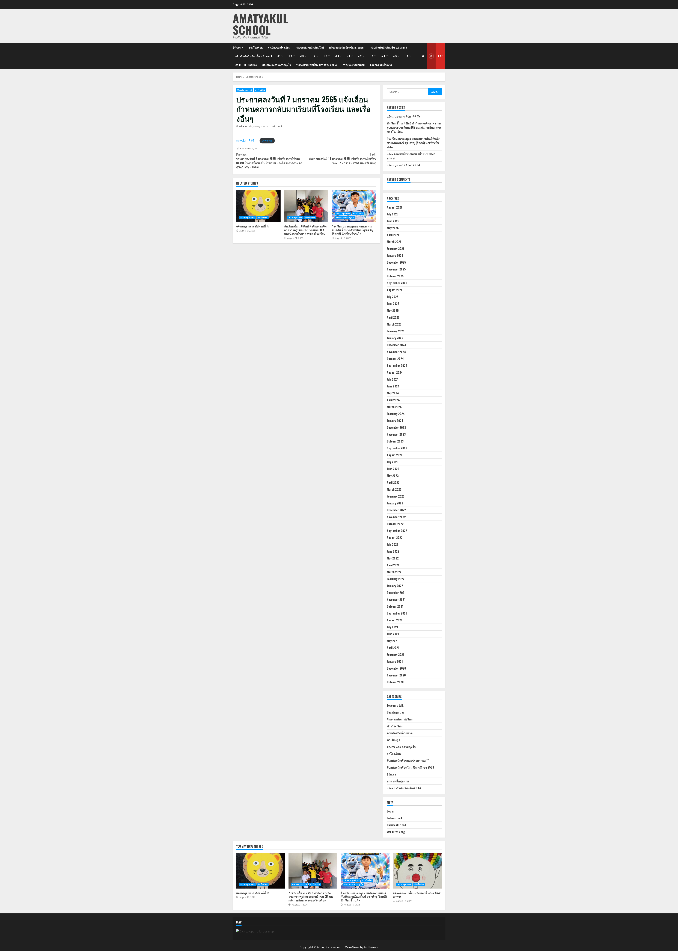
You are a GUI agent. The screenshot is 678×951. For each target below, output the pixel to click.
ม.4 (383, 56)
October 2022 (395, 524)
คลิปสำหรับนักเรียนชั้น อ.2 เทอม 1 (388, 47)
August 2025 (395, 290)
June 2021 (393, 634)
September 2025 (397, 283)
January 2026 (395, 255)
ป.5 (325, 56)
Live (440, 56)
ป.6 (337, 56)
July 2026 (392, 214)
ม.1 (348, 56)
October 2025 (395, 276)
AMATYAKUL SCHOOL (260, 24)
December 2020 (396, 668)
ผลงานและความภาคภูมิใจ (276, 65)
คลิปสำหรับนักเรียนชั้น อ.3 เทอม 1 (253, 56)
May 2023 (393, 476)
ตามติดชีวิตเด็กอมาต (381, 65)
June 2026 (393, 221)
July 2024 (393, 379)
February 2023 (396, 496)
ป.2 (290, 56)
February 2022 (396, 579)
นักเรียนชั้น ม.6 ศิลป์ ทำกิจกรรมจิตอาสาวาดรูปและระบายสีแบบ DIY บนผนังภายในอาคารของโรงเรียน (306, 206)
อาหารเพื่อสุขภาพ (398, 781)
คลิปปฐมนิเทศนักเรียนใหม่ (310, 47)
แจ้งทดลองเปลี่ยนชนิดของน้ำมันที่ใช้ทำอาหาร (417, 871)
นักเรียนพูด (393, 740)
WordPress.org (396, 832)
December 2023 (396, 427)
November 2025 (396, 269)
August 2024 (395, 372)
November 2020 (396, 675)
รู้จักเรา (237, 47)
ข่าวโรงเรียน (256, 47)
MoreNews (352, 947)
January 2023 (395, 503)
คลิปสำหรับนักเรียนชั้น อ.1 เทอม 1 (347, 47)
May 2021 (392, 641)
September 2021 (397, 613)
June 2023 (393, 469)
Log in (390, 811)
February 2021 (395, 654)
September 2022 (397, 531)
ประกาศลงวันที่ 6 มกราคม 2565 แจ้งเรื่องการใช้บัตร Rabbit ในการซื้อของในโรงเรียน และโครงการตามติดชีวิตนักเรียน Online (269, 160)
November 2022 (396, 517)
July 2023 (392, 462)
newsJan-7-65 (245, 140)
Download (267, 140)
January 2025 (395, 338)
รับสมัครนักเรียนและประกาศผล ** (408, 760)
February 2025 (396, 331)
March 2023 (394, 489)
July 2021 (392, 627)
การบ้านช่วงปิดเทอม (354, 65)
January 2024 (395, 421)
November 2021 (396, 599)
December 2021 (396, 593)
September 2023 (397, 448)
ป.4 (314, 56)
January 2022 (395, 586)
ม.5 (395, 56)
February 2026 (396, 248)
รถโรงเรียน (394, 753)
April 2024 (393, 400)
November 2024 (396, 352)
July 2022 (392, 544)
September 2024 (397, 365)
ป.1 (278, 56)
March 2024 (394, 407)
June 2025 (393, 304)
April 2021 (393, 648)
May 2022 (393, 558)
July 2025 (392, 297)
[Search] (423, 56)
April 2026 (393, 235)
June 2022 (393, 551)
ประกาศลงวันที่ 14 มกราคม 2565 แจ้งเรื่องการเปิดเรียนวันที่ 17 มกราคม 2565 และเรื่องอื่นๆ (342, 158)
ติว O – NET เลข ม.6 (246, 65)
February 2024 (396, 414)
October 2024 (395, 359)
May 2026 (393, 228)
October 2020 (395, 682)
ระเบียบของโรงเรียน (279, 47)
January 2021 (395, 661)
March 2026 (394, 242)
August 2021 (394, 620)
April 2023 (393, 482)
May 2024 (393, 393)
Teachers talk (395, 705)
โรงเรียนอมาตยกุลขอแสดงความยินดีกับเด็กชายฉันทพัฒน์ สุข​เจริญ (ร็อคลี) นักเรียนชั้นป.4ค (354, 206)
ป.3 (302, 56)
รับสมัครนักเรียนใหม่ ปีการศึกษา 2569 (316, 65)
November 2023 (396, 434)
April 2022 (393, 565)
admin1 (243, 126)
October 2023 (395, 441)
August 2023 (395, 455)
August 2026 (395, 207)
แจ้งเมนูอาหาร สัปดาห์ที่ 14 (403, 165)
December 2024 (396, 345)
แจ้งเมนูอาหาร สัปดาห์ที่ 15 (258, 206)
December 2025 (396, 262)
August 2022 (395, 537)
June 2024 (393, 386)
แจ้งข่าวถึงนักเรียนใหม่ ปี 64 (404, 788)
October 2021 (395, 606)
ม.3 (371, 56)
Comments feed (396, 825)
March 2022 (394, 572)
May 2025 (393, 310)
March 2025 (394, 324)
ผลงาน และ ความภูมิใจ (345, 217)
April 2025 (393, 317)
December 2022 (396, 510)
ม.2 (360, 56)
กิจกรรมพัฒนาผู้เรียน (400, 719)
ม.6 (406, 56)
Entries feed (394, 818)
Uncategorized (244, 90)
